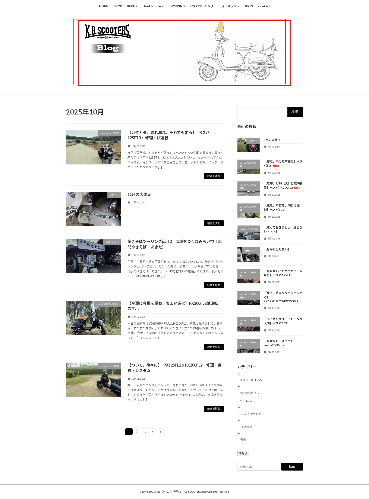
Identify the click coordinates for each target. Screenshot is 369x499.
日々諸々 (246, 426)
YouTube (246, 401)
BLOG (249, 6)
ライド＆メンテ (229, 6)
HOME (103, 6)
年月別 (243, 453)
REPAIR (132, 6)
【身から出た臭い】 (277, 249)
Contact (264, 6)
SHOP (118, 6)
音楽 (243, 439)
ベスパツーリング (202, 6)
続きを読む (213, 176)
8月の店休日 (272, 139)
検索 (292, 467)
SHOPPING (177, 6)
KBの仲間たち (249, 393)
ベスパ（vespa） (251, 414)
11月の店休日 (139, 194)
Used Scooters (153, 6)
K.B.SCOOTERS (251, 380)
